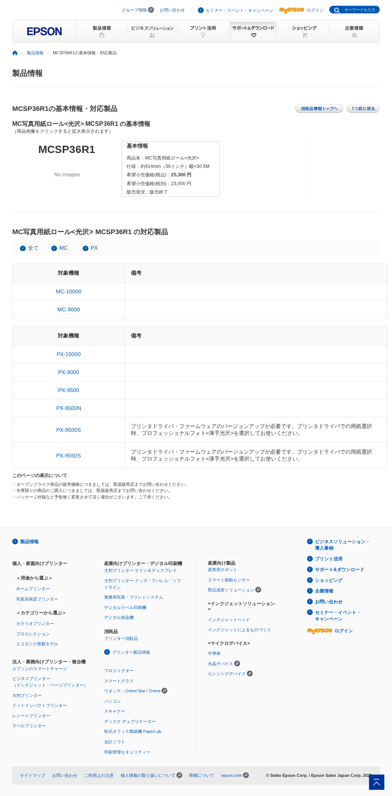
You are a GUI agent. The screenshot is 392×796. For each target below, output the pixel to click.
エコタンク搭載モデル (37, 643)
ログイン (315, 10)
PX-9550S (68, 456)
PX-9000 (68, 372)
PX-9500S (68, 430)
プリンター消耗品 (121, 638)
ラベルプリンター (29, 725)
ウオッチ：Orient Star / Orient (132, 691)
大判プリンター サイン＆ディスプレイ (140, 570)
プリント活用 (329, 559)
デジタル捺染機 (119, 617)
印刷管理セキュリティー (127, 752)
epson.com (231, 775)
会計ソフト (114, 741)
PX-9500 (68, 390)
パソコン (112, 701)
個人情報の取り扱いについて (148, 775)
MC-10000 (69, 291)
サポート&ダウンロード (339, 569)
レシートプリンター (31, 715)
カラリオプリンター (35, 623)
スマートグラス (119, 681)
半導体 (214, 653)
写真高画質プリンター (37, 599)
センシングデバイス (227, 673)
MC (63, 248)
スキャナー (114, 711)
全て (33, 248)
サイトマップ (32, 775)
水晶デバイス (220, 663)
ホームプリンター (33, 588)
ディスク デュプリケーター (130, 721)
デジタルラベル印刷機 (125, 607)
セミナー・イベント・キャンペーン (239, 10)
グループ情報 (134, 10)
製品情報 (35, 52)
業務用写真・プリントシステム (133, 597)
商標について (201, 775)
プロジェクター (119, 670)
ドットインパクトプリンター (39, 705)
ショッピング (329, 580)
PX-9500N (68, 408)
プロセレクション (33, 634)
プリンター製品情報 (131, 652)
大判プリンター (27, 695)
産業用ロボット (222, 569)
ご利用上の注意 (99, 775)
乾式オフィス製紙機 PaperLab (132, 731)
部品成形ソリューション (231, 590)
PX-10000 (69, 354)
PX (94, 248)
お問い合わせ (172, 10)
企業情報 (324, 591)
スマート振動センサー (229, 580)
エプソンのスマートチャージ (39, 668)
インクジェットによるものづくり (239, 629)
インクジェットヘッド (229, 619)
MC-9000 (68, 309)
